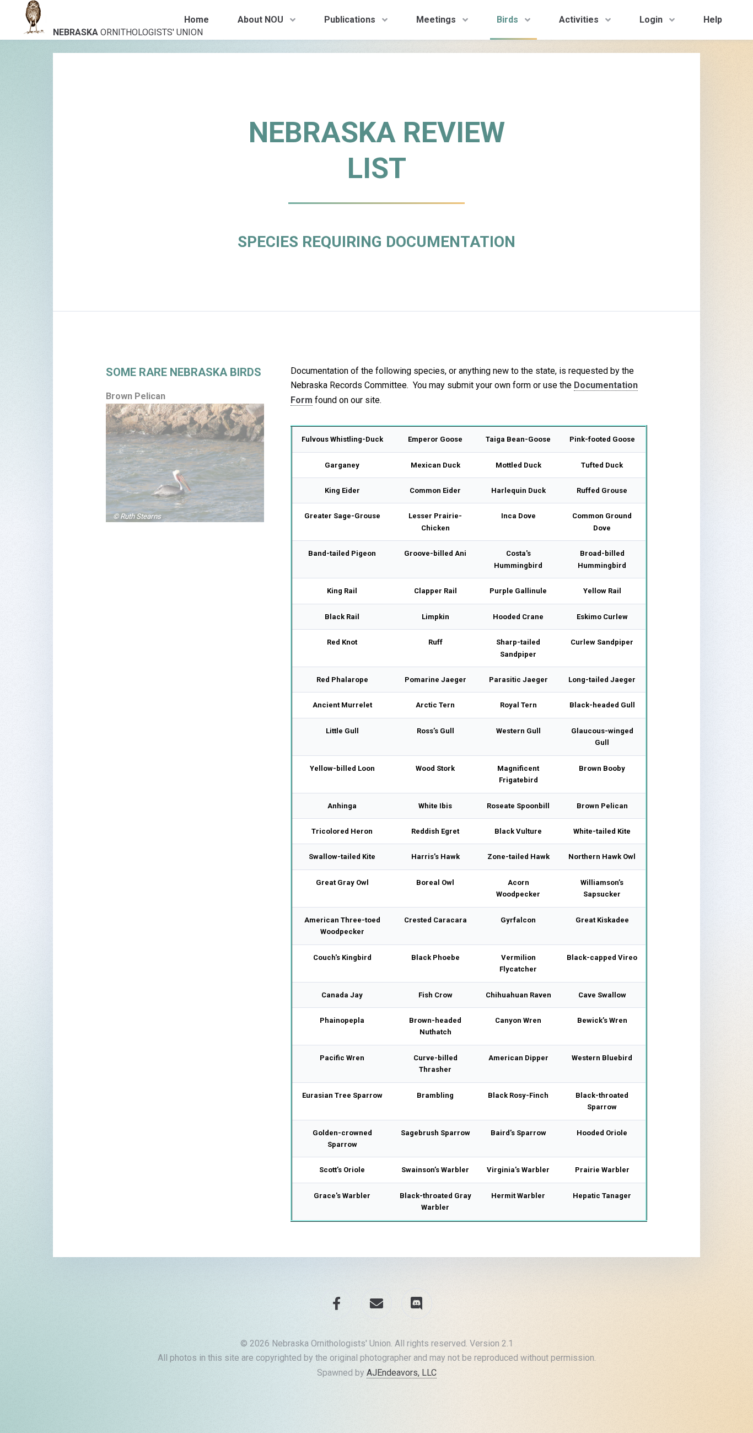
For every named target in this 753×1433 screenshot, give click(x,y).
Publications (349, 19)
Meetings (436, 19)
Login (651, 19)
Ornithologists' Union (128, 32)
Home (196, 19)
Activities (579, 19)
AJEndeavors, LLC (402, 1372)
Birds (507, 19)
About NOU (260, 19)
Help (712, 19)
